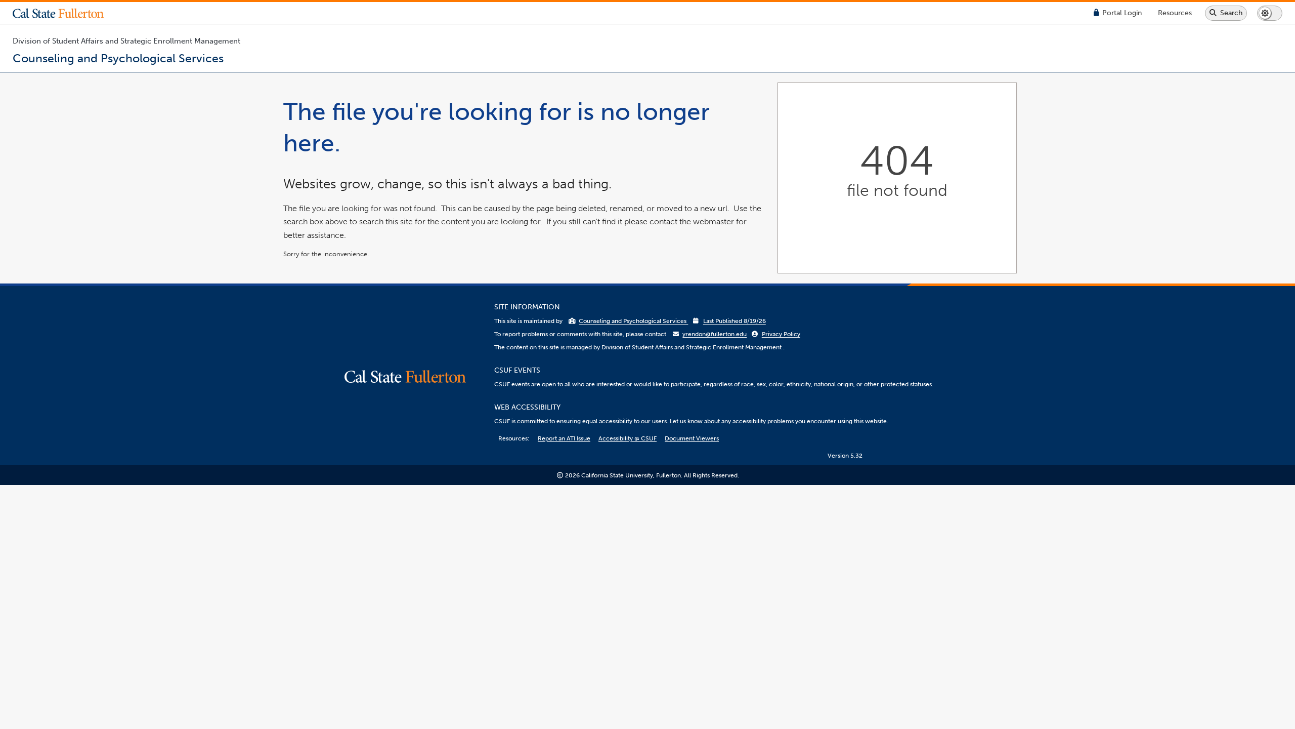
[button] (66, 13)
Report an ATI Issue (564, 438)
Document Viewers (692, 438)
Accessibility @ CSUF (627, 438)
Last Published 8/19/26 (734, 321)
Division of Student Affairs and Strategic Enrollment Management (126, 41)
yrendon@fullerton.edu (714, 334)
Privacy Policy (781, 334)
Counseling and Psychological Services (633, 321)
